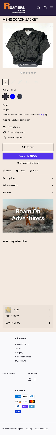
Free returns (14, 127)
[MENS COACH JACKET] (21, 73)
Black (6, 96)
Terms (18, 348)
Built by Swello (41, 428)
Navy (20, 96)
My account (20, 361)
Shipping (6, 120)
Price (5, 105)
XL (27, 82)
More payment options (28, 163)
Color (10, 90)
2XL (36, 82)
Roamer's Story (22, 344)
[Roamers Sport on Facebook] (35, 379)
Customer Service (23, 357)
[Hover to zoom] (28, 45)
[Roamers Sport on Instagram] (29, 379)
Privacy (29, 428)
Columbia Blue (13, 96)
